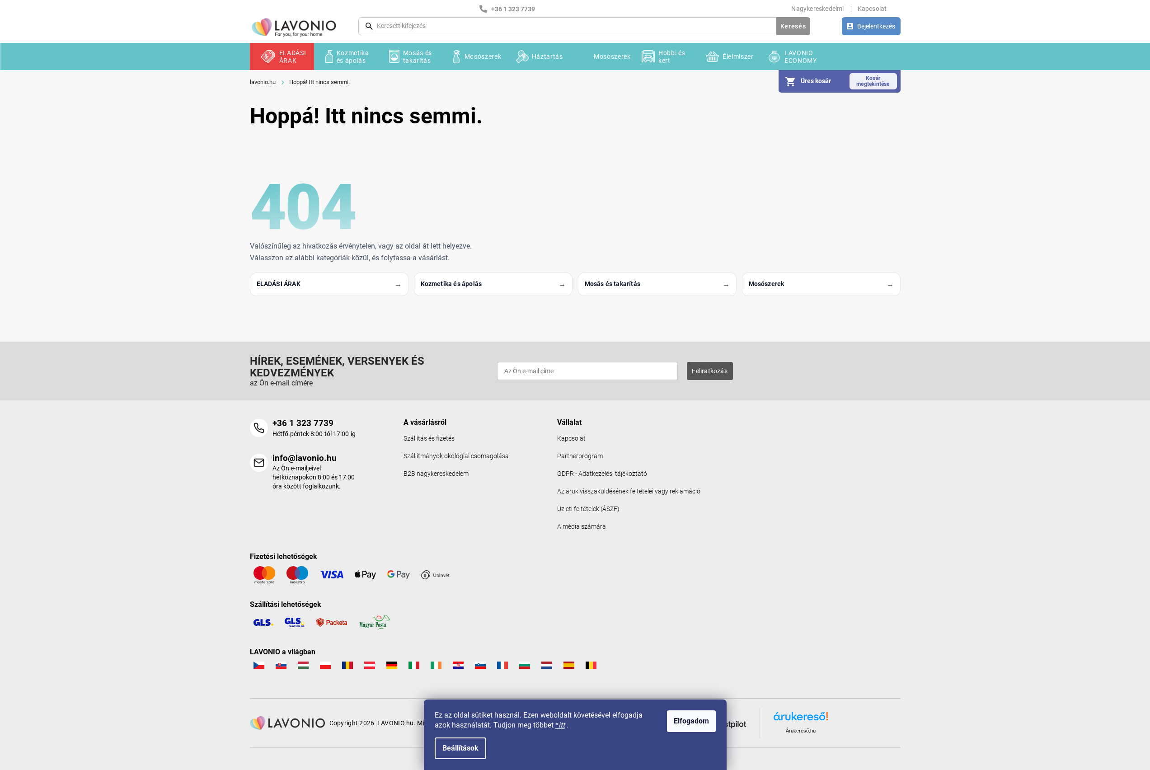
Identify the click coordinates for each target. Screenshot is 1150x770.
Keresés (793, 26)
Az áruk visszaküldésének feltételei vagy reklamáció (628, 491)
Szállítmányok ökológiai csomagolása (456, 456)
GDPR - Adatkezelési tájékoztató (602, 474)
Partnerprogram (580, 456)
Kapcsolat (872, 8)
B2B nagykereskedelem (436, 474)
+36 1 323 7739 (302, 423)
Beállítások (460, 748)
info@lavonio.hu (304, 458)
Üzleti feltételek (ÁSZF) (588, 509)
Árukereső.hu (801, 730)
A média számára (581, 527)
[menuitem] (282, 56)
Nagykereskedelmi (817, 8)
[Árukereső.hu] (801, 719)
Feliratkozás (709, 371)
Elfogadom (691, 721)
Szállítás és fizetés (429, 438)
